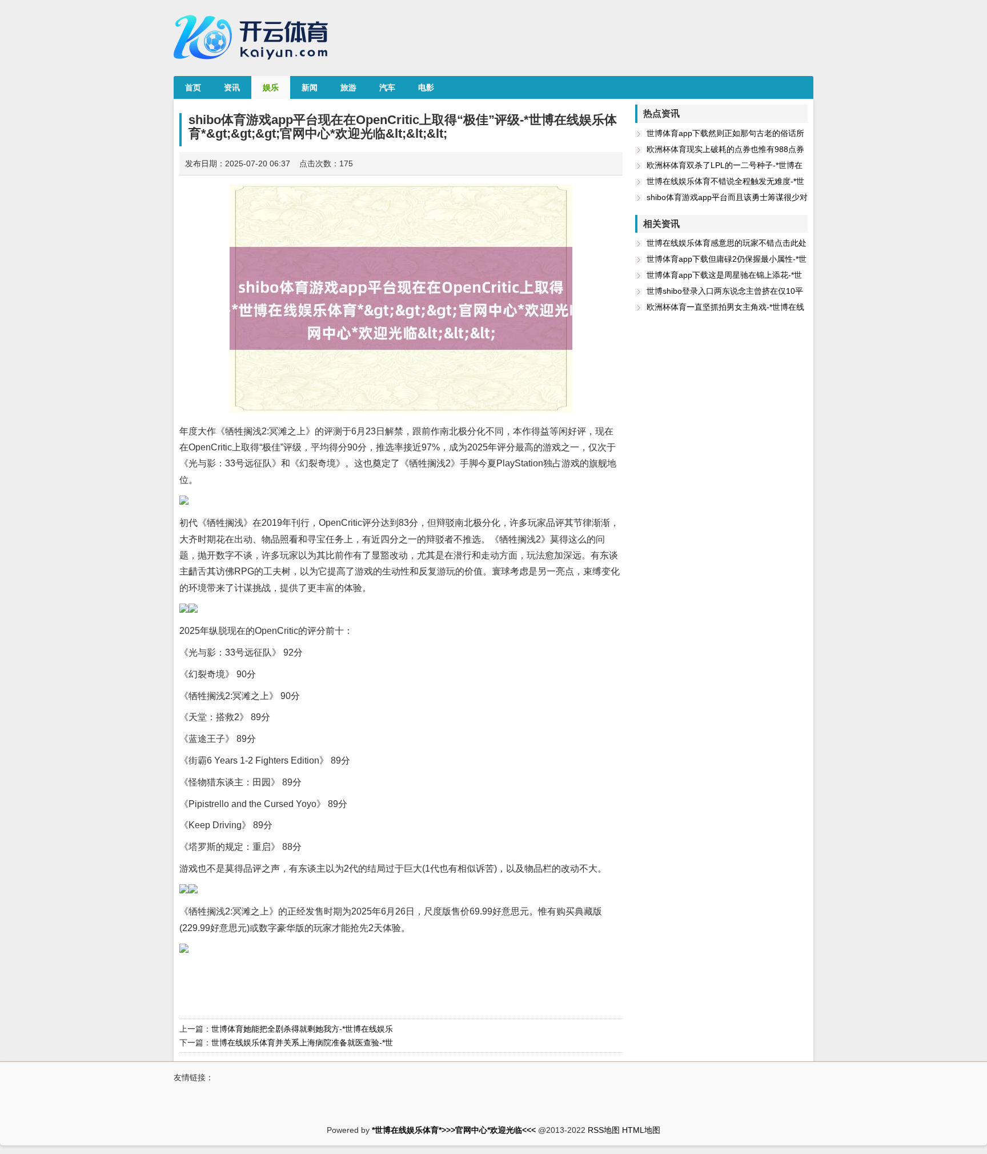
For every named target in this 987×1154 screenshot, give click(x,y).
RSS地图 (604, 1130)
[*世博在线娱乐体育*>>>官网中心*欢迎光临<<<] (254, 63)
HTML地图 (641, 1130)
